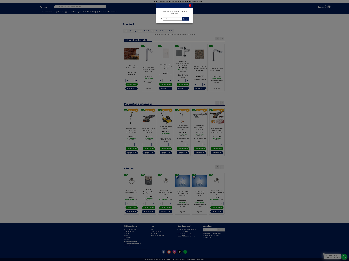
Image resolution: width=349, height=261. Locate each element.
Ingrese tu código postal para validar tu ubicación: (174, 13)
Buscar (185, 19)
